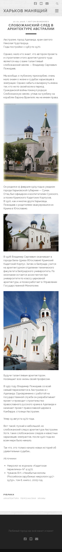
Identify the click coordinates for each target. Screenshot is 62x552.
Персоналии (28, 498)
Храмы (41, 498)
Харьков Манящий (25, 11)
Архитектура (11, 498)
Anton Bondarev (38, 21)
